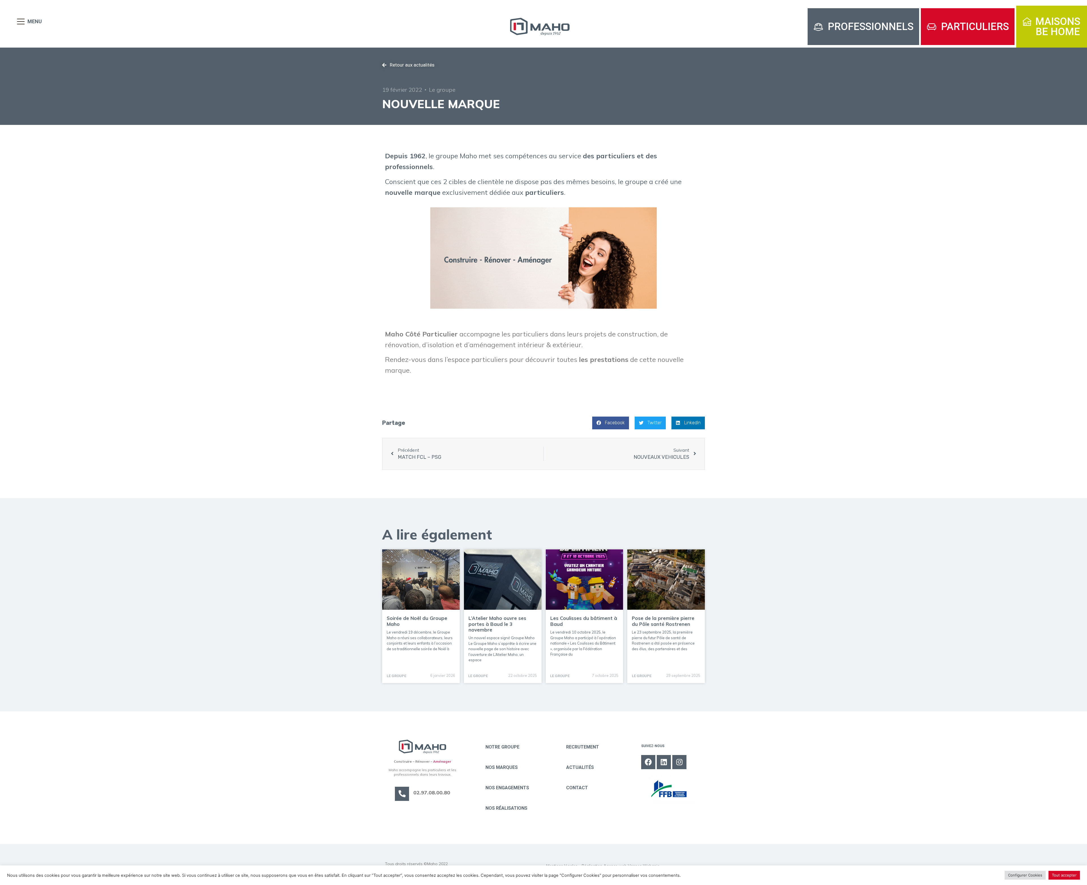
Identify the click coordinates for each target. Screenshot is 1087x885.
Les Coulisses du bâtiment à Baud (583, 621)
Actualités (580, 767)
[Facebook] (648, 762)
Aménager (442, 761)
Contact (577, 787)
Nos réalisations (506, 808)
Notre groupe (502, 747)
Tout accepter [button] (1064, 875)
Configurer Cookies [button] (1025, 875)
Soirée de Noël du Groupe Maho (417, 621)
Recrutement (582, 747)
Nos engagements (507, 787)
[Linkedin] (664, 762)
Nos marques (501, 767)
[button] (863, 26)
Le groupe (442, 89)
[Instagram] (679, 762)
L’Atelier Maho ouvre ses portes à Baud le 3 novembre (497, 624)
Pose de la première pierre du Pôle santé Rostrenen (663, 621)
